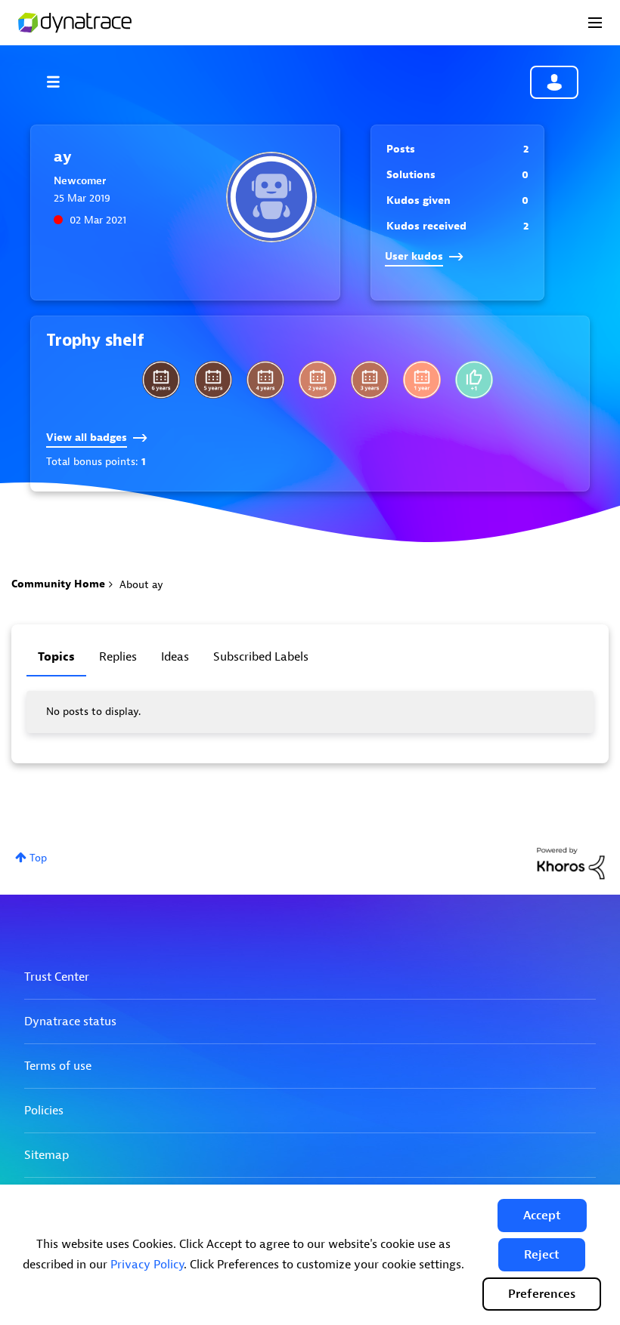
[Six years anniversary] (161, 380)
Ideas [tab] (175, 656)
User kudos (414, 256)
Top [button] (38, 858)
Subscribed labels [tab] (260, 656)
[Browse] (60, 81)
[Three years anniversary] (370, 380)
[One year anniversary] (422, 380)
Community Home (58, 584)
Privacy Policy (147, 1264)
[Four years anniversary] (265, 380)
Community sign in (554, 82)
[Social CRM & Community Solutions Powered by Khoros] (571, 862)
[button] (542, 1215)
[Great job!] (474, 380)
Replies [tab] (118, 656)
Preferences (541, 1294)
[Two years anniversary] (317, 380)
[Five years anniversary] (213, 380)
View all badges (86, 437)
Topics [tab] (56, 656)
